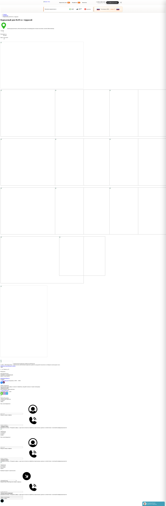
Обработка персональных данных (8, 366)
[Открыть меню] (121, 2)
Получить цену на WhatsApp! (6, 493)
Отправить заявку (4, 426)
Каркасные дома (64, 2)
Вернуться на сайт (4, 388)
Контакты (84, 2)
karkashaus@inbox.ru (5, 378)
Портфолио (75, 2)
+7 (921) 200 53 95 (4, 380)
